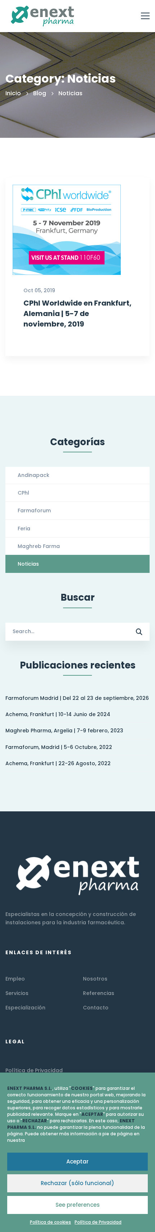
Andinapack (33, 475)
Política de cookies (50, 1222)
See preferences (78, 1205)
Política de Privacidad (98, 1222)
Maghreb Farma (39, 546)
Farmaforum (34, 510)
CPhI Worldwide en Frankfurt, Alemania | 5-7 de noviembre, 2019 (77, 313)
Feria (24, 528)
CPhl (23, 492)
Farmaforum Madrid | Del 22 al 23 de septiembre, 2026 (77, 698)
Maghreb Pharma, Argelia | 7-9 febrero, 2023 (64, 730)
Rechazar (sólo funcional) (77, 1183)
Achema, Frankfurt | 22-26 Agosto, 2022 (58, 763)
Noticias (28, 563)
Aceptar (77, 1161)
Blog (39, 93)
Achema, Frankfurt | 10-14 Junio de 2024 (57, 714)
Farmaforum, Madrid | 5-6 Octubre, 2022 (58, 747)
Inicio (13, 93)
